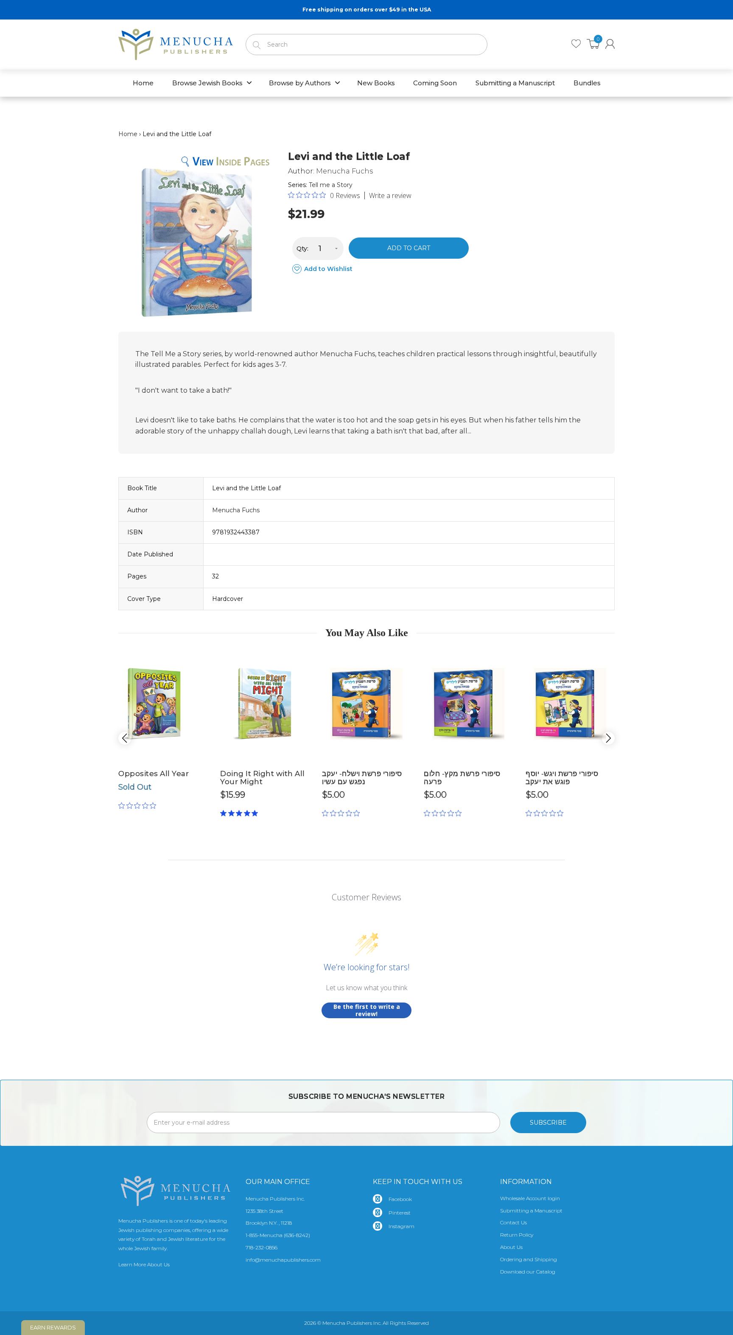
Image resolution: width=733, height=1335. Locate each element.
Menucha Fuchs (344, 171)
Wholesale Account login (530, 1198)
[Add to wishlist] (184, 657)
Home (127, 134)
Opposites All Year (153, 773)
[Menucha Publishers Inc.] (175, 43)
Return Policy (516, 1235)
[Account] (610, 44)
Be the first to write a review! (366, 1010)
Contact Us (513, 1222)
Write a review (390, 195)
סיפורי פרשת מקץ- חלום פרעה (462, 777)
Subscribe (548, 1122)
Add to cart (408, 248)
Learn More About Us (144, 1264)
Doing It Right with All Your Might (262, 777)
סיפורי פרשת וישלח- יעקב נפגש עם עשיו (362, 777)
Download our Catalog (527, 1271)
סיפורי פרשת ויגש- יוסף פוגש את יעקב (562, 777)
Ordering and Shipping (528, 1259)
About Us (511, 1247)
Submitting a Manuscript (531, 1210)
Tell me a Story (331, 185)
